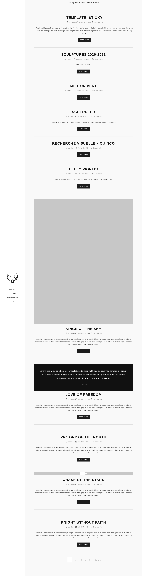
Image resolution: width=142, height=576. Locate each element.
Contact (12, 301)
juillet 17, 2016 (83, 527)
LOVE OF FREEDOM (83, 395)
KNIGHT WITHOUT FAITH (83, 522)
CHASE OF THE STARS (83, 480)
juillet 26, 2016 (83, 333)
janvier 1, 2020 (83, 116)
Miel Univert (83, 86)
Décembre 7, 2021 (83, 91)
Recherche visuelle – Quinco (83, 143)
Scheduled (83, 112)
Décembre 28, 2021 (83, 59)
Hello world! (83, 169)
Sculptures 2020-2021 (83, 54)
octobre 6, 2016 (83, 174)
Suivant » (98, 560)
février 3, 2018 (83, 148)
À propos (12, 294)
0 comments (98, 22)
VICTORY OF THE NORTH (83, 437)
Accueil (12, 290)
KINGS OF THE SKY (83, 329)
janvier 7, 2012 (84, 22)
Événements (12, 298)
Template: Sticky (84, 18)
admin (71, 22)
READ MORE (84, 39)
